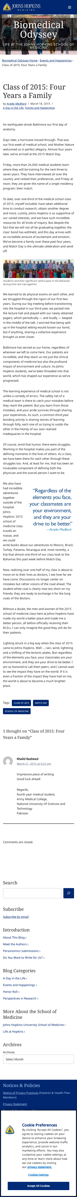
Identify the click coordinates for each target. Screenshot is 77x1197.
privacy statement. (39, 1167)
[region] (38, 1153)
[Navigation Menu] (69, 7)
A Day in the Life (13, 108)
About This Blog (14, 937)
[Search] (68, 893)
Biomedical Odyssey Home (20, 60)
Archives (9, 1052)
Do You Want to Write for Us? (23, 957)
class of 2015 (21, 702)
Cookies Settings (38, 1174)
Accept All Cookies (38, 1186)
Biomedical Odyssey (38, 29)
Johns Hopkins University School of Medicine (33, 1025)
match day (41, 702)
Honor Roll (10, 992)
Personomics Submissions (20, 951)
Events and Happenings (56, 60)
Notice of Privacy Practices (20, 1093)
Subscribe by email (16, 917)
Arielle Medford (16, 103)
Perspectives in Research (19, 998)
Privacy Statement (15, 1104)
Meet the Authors (15, 944)
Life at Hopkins (13, 1031)
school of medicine (17, 711)
